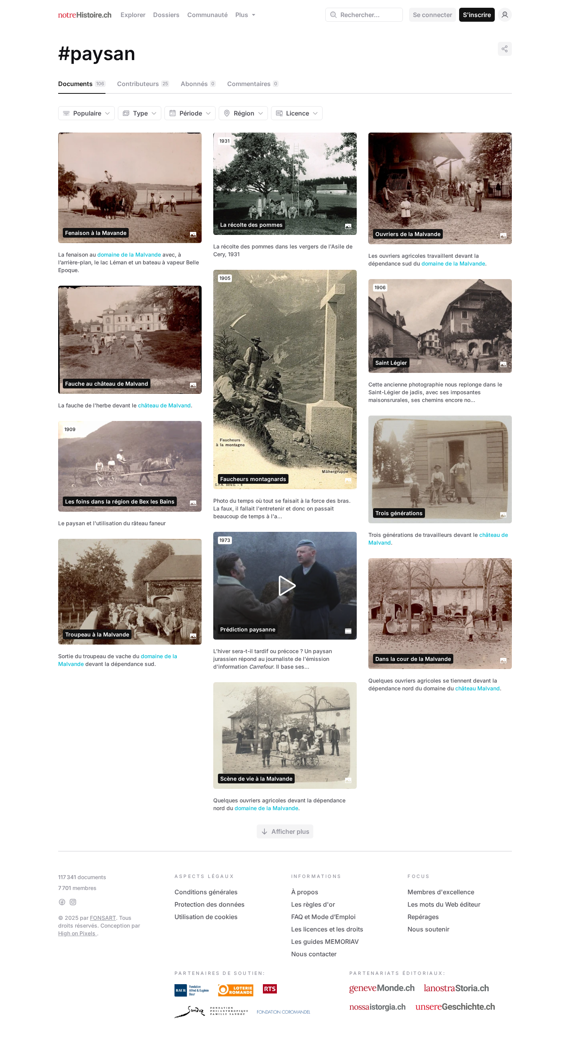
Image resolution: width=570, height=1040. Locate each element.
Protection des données (209, 904)
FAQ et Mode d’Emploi (323, 917)
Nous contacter (314, 954)
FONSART (103, 917)
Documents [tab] (81, 84)
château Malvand (477, 688)
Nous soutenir (428, 929)
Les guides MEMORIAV (325, 941)
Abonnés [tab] (197, 84)
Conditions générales (206, 892)
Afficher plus (290, 831)
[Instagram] (73, 902)
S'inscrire (477, 15)
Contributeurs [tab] (142, 84)
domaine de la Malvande (129, 254)
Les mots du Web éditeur (444, 904)
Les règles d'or (313, 904)
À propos (304, 892)
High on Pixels (77, 933)
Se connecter (432, 15)
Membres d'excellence (441, 892)
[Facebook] (62, 902)
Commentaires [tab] (252, 84)
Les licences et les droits (327, 929)
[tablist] (285, 84)
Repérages (423, 917)
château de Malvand (164, 405)
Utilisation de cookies (206, 917)
